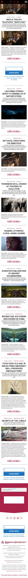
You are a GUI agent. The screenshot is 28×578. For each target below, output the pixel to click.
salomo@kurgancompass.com (14, 571)
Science (19, 17)
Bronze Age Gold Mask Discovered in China (14, 317)
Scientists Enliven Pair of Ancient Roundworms (14, 273)
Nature (19, 88)
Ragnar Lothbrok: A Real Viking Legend (14, 232)
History (18, 228)
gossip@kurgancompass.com (13, 562)
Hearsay (9, 138)
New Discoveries (19, 361)
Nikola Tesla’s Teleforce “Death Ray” (14, 20)
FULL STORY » (14, 58)
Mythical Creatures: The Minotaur (14, 142)
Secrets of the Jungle (14, 420)
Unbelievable (11, 17)
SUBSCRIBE (14, 73)
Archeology (19, 314)
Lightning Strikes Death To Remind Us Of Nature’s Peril (14, 94)
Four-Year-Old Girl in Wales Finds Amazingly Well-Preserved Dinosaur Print (14, 367)
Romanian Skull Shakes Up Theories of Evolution (14, 186)
